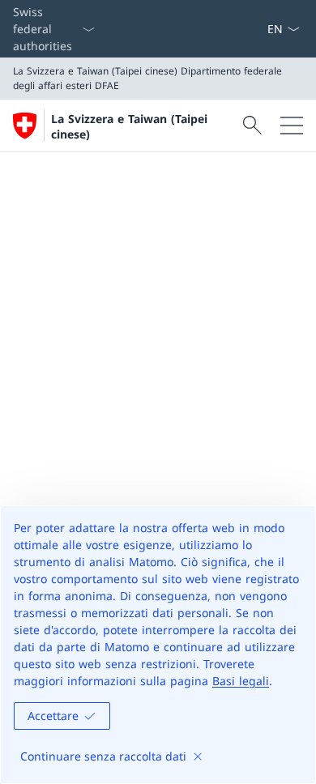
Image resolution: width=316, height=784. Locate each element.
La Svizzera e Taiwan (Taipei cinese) (129, 126)
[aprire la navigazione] (291, 125)
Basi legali (240, 680)
